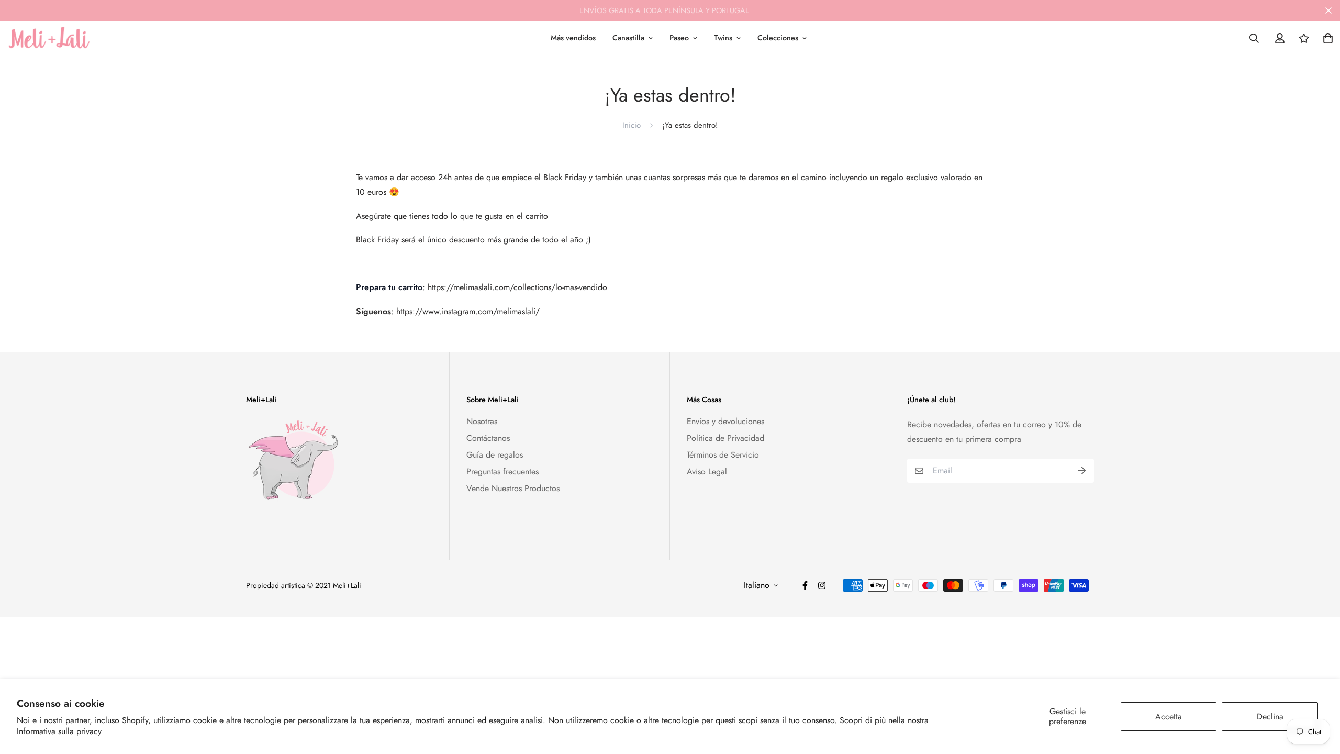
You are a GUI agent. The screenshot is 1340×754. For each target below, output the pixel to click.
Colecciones (777, 37)
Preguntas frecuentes (502, 471)
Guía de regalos (494, 455)
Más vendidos (573, 37)
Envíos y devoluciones (725, 421)
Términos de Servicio (723, 455)
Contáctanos (488, 438)
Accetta (1168, 717)
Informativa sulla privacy (59, 731)
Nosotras (481, 421)
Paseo (679, 37)
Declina (1270, 717)
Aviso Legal (707, 471)
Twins (723, 37)
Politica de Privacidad (725, 438)
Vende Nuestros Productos (513, 488)
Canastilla (628, 37)
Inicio (631, 125)
